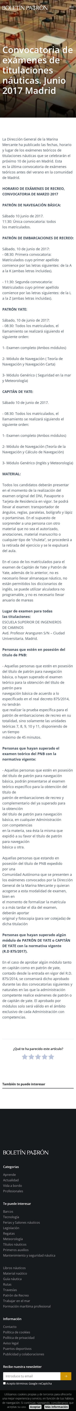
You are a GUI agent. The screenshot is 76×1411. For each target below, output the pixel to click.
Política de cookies (16, 1332)
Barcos (8, 1212)
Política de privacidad (18, 1338)
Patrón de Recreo (16, 1295)
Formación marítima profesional (27, 1306)
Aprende (9, 1175)
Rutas (7, 1284)
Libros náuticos (14, 1268)
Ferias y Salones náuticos (21, 1223)
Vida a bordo (12, 1186)
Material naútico (15, 1273)
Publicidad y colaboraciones (23, 1354)
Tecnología (11, 1217)
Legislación (11, 1228)
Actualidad (11, 1180)
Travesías (10, 1290)
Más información (56, 1407)
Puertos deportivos (17, 1349)
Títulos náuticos (15, 1244)
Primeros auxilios (16, 1250)
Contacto (10, 1327)
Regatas (9, 1233)
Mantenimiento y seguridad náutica (29, 1255)
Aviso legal (11, 1343)
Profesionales (13, 1191)
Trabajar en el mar (16, 1301)
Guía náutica (12, 1279)
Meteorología (13, 1239)
